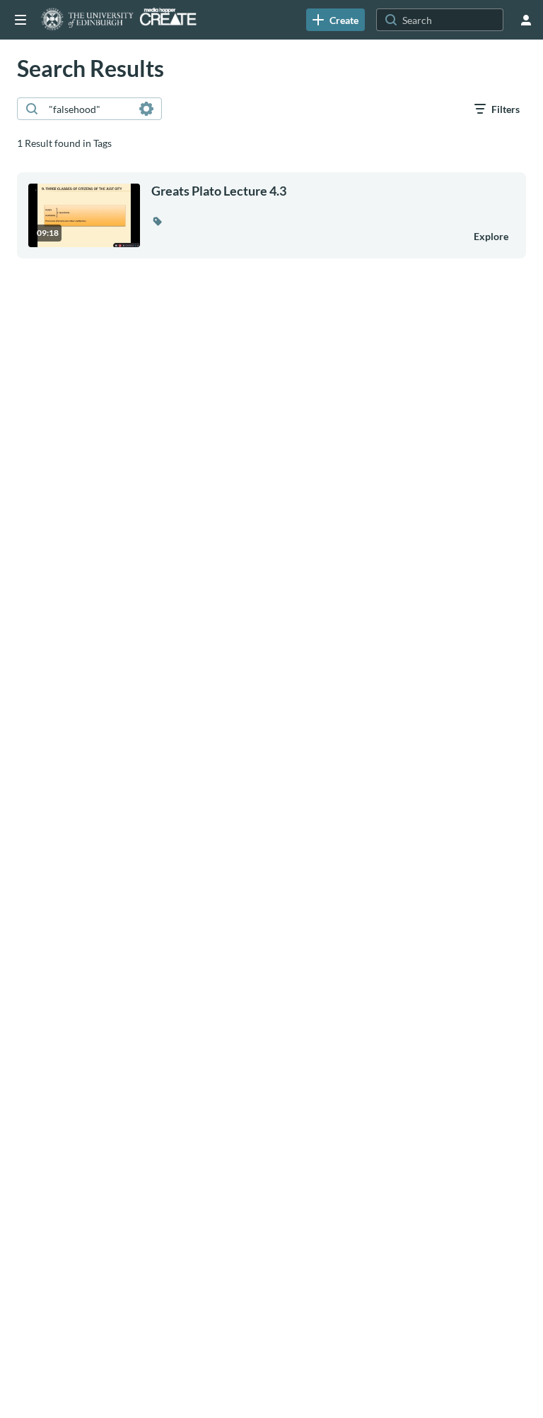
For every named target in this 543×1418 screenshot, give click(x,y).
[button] (157, 221)
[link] (335, 19)
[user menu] (526, 19)
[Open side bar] (20, 19)
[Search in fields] (146, 108)
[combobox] (89, 109)
